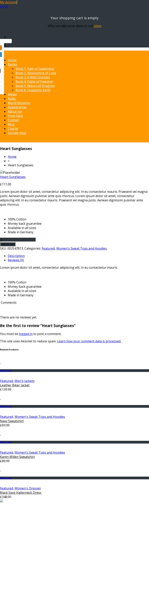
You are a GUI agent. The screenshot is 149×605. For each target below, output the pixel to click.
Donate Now (17, 133)
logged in (26, 334)
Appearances (17, 107)
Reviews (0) (16, 260)
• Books (13, 553)
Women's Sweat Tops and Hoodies (81, 248)
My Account (8, 2)
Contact (13, 120)
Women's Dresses (28, 488)
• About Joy (16, 566)
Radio (12, 98)
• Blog (12, 579)
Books (12, 64)
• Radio (13, 557)
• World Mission (19, 561)
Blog (11, 124)
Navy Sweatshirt (12, 421)
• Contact (14, 574)
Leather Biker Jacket (14, 385)
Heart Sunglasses (13, 177)
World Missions (19, 103)
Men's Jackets (25, 381)
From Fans (15, 116)
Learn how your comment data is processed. (89, 341)
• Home (13, 549)
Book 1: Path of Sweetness (35, 69)
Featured (48, 248)
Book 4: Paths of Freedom (34, 81)
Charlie (13, 128)
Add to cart (8, 244)
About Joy (15, 111)
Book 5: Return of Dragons (35, 86)
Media (12, 94)
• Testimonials (18, 570)
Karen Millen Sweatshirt (17, 457)
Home (12, 60)
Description (16, 256)
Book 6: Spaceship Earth (33, 90)
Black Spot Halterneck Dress (20, 492)
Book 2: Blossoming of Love (36, 73)
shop (97, 26)
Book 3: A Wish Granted (33, 77)
